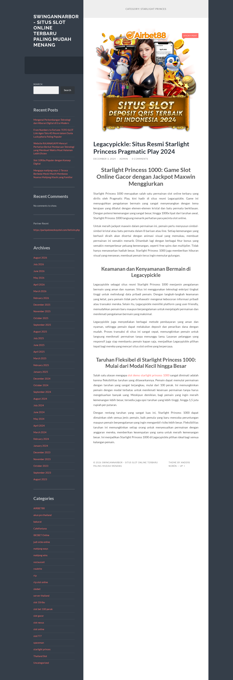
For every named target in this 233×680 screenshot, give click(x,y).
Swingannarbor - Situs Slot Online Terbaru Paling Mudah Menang (56, 31)
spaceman (38, 642)
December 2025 (41, 304)
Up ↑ (182, 466)
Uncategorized (41, 662)
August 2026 (40, 257)
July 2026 (38, 264)
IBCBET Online (41, 535)
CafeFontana (40, 528)
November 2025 (42, 311)
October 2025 (40, 318)
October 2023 (40, 465)
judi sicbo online (41, 542)
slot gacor (38, 615)
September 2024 (42, 391)
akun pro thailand (42, 515)
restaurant (39, 562)
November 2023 (42, 459)
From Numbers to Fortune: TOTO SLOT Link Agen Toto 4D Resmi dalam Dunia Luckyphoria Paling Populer (53, 133)
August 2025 (40, 331)
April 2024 (39, 425)
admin (124, 159)
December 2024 (41, 378)
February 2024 (41, 438)
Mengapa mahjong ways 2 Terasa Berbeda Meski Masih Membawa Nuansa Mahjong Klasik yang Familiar (53, 174)
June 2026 (39, 271)
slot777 (37, 636)
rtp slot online (40, 582)
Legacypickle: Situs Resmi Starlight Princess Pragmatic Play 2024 (141, 147)
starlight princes (42, 649)
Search (37, 84)
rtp (35, 575)
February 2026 (41, 298)
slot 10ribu (39, 602)
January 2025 (40, 371)
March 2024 (39, 432)
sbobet (37, 589)
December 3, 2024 (104, 159)
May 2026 (38, 277)
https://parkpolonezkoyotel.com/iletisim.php (56, 229)
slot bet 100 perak (43, 609)
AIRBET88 (39, 508)
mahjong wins (40, 555)
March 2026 (39, 291)
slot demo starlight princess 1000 (148, 375)
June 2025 (39, 345)
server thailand (41, 595)
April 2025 (39, 351)
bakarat (37, 521)
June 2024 (39, 412)
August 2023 (40, 479)
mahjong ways (40, 548)
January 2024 (40, 445)
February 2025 (41, 365)
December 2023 (41, 452)
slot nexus (38, 622)
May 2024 (38, 418)
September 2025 (42, 324)
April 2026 (39, 284)
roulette (37, 568)
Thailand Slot (40, 656)
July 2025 (38, 338)
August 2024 (40, 398)
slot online (38, 629)
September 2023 (42, 472)
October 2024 (40, 385)
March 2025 (39, 358)
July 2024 (38, 405)
